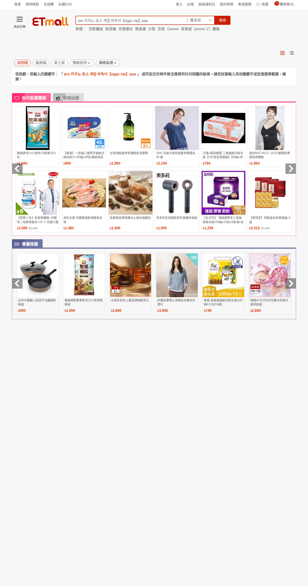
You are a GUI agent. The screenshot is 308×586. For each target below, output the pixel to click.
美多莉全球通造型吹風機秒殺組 (176, 217)
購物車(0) (285, 4)
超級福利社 (206, 4)
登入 (179, 4)
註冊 (190, 4)
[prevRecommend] (17, 168)
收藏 (265, 4)
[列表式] (291, 52)
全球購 (49, 4)
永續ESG (65, 4)
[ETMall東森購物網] (50, 21)
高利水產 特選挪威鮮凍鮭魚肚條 (82, 219)
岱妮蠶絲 (96, 29)
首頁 (17, 4)
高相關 (22, 63)
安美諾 (186, 29)
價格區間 (106, 63)
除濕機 (110, 29)
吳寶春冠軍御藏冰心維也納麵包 (130, 217)
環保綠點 (32, 4)
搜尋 (222, 20)
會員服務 (244, 4)
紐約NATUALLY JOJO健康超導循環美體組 (269, 155)
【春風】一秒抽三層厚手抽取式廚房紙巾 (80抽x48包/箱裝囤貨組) (83, 155)
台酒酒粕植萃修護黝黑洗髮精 (129, 153)
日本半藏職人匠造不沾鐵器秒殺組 (37, 302)
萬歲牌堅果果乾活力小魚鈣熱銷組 (83, 302)
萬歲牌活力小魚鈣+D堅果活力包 (36, 155)
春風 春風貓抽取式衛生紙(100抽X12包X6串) (223, 302)
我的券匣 (226, 4)
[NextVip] (290, 283)
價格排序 (80, 63)
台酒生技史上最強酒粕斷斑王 (130, 300)
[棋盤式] (282, 52)
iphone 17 (202, 29)
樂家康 (140, 29)
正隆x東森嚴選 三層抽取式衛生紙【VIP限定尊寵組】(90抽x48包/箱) (223, 155)
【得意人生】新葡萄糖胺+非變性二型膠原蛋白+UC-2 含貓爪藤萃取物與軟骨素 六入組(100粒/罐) (37, 219)
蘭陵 (216, 29)
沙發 (151, 29)
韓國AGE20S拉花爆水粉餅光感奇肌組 (269, 302)
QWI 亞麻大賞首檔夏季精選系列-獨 (175, 155)
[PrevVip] (17, 283)
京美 (161, 29)
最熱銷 (41, 63)
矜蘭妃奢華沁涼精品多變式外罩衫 (176, 302)
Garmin (173, 29)
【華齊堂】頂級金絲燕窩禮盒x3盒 (269, 219)
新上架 (59, 63)
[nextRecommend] (290, 168)
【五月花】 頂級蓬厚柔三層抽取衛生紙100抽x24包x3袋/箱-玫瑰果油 (223, 219)
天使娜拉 (125, 29)
